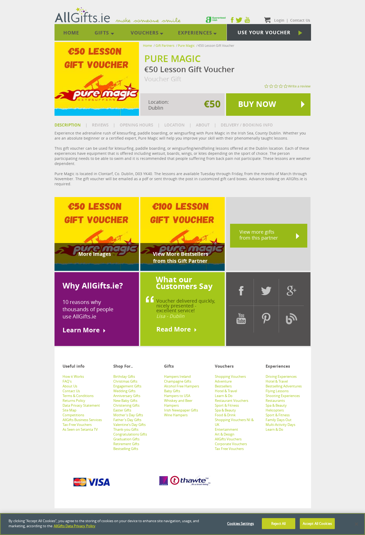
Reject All (278, 523)
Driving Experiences (281, 376)
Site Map (69, 410)
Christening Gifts (126, 405)
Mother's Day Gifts (128, 415)
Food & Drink (225, 415)
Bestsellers (223, 386)
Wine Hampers (176, 415)
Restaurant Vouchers (231, 400)
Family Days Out (279, 419)
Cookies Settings (240, 523)
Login (279, 20)
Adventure (223, 381)
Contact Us (71, 390)
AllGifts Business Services (82, 419)
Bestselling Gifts (125, 448)
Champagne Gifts (177, 381)
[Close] (356, 524)
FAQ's (67, 381)
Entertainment (226, 429)
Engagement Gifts (127, 386)
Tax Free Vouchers (229, 448)
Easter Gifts (122, 410)
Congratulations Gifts (130, 434)
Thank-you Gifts (125, 429)
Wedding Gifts (124, 390)
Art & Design (224, 434)
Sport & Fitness (227, 405)
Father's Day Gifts (127, 419)
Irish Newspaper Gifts (181, 410)
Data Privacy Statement (81, 405)
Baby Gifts (172, 390)
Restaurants (275, 400)
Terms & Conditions (78, 395)
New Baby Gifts (125, 400)
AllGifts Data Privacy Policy (74, 526)
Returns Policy (74, 400)
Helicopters (275, 410)
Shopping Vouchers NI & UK (234, 422)
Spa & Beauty (225, 410)
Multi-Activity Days (280, 424)
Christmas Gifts (125, 381)
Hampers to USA (177, 395)
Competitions (73, 415)
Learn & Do (223, 395)
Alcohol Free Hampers (181, 386)
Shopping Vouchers (230, 376)
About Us (70, 386)
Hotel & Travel (226, 390)
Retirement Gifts (126, 443)
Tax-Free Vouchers (77, 424)
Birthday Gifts (124, 376)
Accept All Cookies (317, 523)
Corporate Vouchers (231, 443)
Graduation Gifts (126, 439)
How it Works (73, 376)
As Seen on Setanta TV (80, 429)
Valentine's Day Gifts (129, 424)
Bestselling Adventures (284, 386)
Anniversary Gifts (126, 395)
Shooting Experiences (283, 395)
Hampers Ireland (177, 376)
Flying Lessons (277, 390)
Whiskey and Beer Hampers (178, 403)
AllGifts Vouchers (228, 439)
